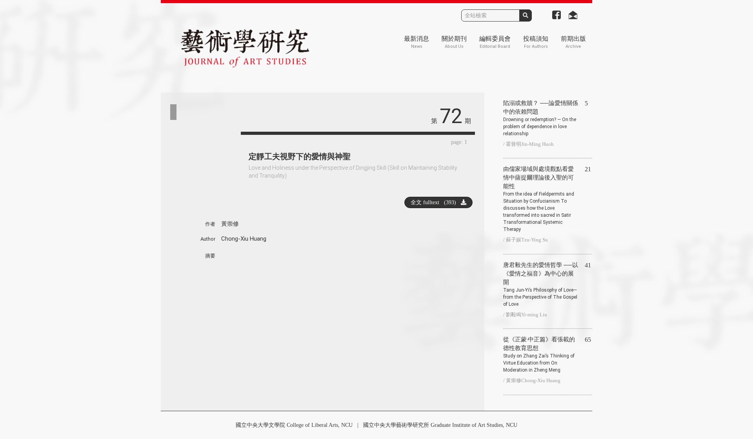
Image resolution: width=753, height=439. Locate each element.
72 (451, 116)
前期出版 (573, 42)
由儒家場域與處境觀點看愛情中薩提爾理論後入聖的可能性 (538, 199)
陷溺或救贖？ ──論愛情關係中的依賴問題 (540, 118)
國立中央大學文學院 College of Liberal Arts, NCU (294, 425)
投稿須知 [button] (535, 42)
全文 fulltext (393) (436, 202)
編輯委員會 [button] (495, 42)
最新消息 (416, 42)
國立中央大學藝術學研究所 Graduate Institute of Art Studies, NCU (440, 425)
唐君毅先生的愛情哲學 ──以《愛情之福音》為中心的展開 (540, 284)
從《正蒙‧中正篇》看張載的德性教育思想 (539, 354)
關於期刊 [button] (454, 42)
